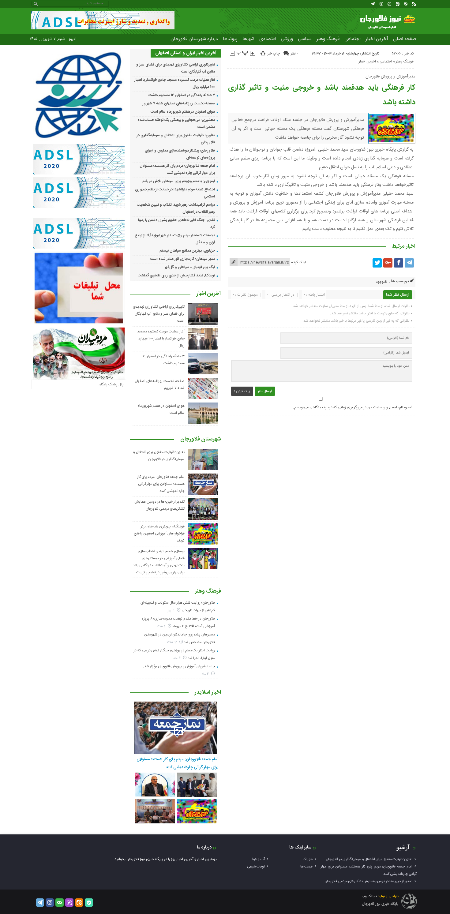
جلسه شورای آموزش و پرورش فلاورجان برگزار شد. (179, 666)
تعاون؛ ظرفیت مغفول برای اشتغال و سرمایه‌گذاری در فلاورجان (369, 859)
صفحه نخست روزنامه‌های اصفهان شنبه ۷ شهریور (178, 103)
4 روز (171, 610)
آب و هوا (258, 859)
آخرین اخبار (377, 39)
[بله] (406, 4)
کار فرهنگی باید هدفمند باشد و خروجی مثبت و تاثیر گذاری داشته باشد (322, 95)
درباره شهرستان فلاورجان (194, 39)
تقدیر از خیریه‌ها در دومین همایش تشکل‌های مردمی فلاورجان (368, 881)
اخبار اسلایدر (208, 693)
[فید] (414, 4)
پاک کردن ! (242, 391)
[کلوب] (59, 902)
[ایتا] (397, 4)
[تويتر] (377, 263)
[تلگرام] (373, 4)
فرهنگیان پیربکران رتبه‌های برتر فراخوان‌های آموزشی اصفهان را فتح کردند (159, 533)
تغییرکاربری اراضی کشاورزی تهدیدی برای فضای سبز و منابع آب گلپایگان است (158, 314)
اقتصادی (267, 39)
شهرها (248, 39)
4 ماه (178, 658)
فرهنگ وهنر (328, 39)
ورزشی (287, 39)
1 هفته (162, 626)
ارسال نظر (265, 391)
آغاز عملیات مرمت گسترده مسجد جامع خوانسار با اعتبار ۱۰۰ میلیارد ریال (161, 338)
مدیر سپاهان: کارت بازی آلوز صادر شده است (182, 259)
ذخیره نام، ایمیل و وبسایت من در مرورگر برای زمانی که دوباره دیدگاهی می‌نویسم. (352, 407)
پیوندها (230, 39)
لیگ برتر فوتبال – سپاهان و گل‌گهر (190, 267)
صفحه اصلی (404, 39)
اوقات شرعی (256, 866)
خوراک (308, 859)
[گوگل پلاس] (387, 263)
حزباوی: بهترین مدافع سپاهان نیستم (187, 251)
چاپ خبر (273, 54)
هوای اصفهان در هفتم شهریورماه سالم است (183, 112)
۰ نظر (294, 54)
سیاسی (305, 39)
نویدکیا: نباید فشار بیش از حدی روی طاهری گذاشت (176, 275)
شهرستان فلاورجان (200, 440)
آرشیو (403, 848)
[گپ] (389, 4)
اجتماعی (352, 39)
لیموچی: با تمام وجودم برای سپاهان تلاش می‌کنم (178, 181)
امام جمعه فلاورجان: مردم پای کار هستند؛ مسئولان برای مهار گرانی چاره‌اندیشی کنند (161, 484)
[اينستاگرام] (381, 4)
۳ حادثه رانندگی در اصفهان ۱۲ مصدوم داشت (181, 95)
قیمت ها (306, 866)
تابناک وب (369, 896)
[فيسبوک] (398, 263)
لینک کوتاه (298, 262)
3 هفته (172, 642)
